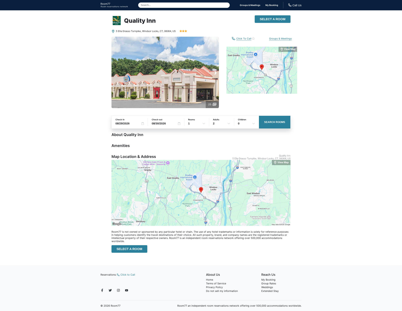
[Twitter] (110, 291)
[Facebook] (102, 291)
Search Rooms (274, 122)
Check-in (120, 119)
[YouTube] (126, 291)
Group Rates (268, 283)
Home (209, 279)
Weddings (267, 287)
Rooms (191, 119)
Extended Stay (270, 291)
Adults (216, 119)
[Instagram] (118, 291)
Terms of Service (216, 283)
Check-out (157, 119)
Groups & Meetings (250, 5)
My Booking (271, 5)
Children (242, 119)
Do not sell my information (222, 291)
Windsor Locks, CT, (152, 31)
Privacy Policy (214, 287)
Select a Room (272, 19)
